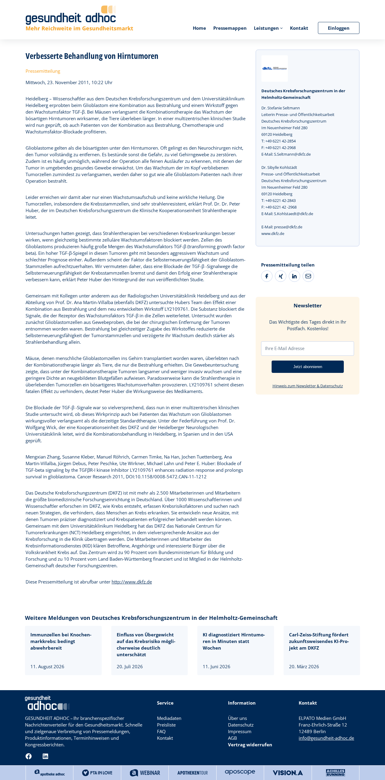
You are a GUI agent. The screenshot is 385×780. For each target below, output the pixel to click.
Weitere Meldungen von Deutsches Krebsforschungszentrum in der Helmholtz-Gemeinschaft (151, 617)
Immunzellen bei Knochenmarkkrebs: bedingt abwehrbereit (60, 641)
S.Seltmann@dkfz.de (292, 154)
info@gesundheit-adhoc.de (326, 738)
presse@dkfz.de (288, 227)
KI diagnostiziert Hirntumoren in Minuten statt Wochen (234, 641)
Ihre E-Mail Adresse (284, 348)
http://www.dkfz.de (132, 581)
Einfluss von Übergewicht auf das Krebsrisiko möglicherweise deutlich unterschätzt (146, 644)
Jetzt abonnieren (307, 366)
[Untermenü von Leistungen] (281, 27)
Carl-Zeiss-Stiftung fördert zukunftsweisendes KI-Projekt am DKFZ (319, 641)
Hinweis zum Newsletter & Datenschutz (308, 385)
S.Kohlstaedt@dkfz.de (293, 213)
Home (199, 28)
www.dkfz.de (272, 233)
